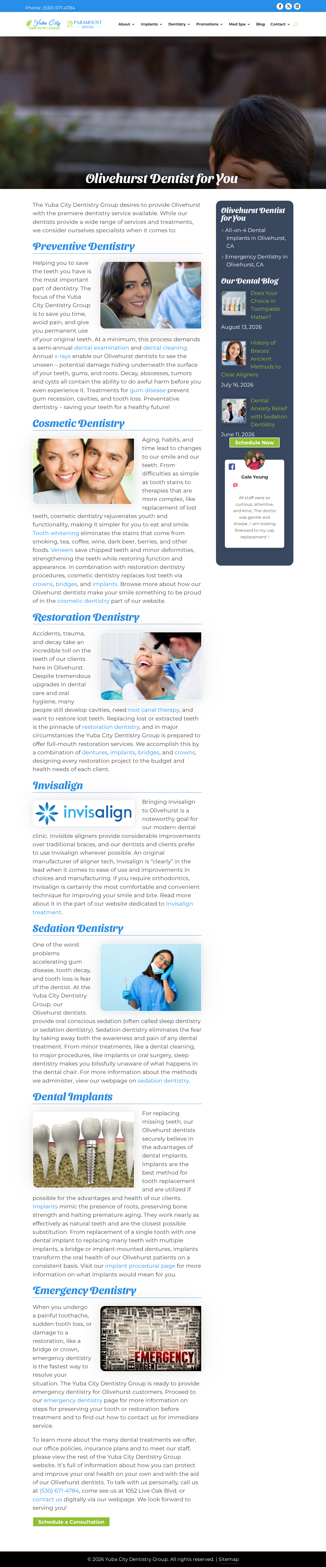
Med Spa (237, 24)
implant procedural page (140, 1265)
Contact (278, 24)
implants (104, 584)
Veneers (62, 550)
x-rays (63, 356)
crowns (43, 584)
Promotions (207, 24)
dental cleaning (165, 347)
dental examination (101, 347)
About (124, 24)
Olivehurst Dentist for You (253, 213)
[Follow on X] (288, 6)
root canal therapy (153, 709)
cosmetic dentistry (83, 600)
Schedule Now (254, 443)
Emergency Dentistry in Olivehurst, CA (256, 260)
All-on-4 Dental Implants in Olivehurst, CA (255, 238)
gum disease (148, 390)
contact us (47, 1499)
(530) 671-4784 (59, 7)
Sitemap (229, 1559)
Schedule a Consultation (71, 1522)
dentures (94, 752)
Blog (260, 24)
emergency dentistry (73, 1400)
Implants (149, 24)
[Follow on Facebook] (280, 6)
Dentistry (177, 24)
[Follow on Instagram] (297, 6)
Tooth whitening (56, 533)
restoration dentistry (110, 727)
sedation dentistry (163, 1080)
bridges (66, 584)
